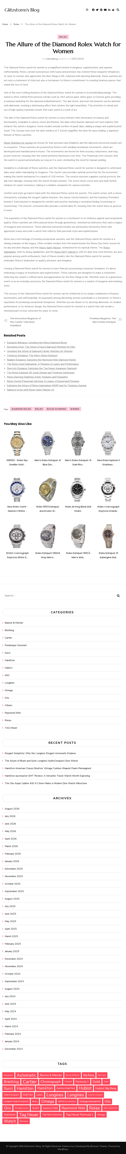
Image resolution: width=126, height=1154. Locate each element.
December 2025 (14, 868)
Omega (9, 690)
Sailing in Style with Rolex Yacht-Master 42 (30, 390)
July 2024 (10, 996)
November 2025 (14, 876)
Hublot (8, 668)
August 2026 (12, 808)
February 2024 (13, 1034)
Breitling (9, 630)
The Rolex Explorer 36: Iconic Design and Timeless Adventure (41, 372)
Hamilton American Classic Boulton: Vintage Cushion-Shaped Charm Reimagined (48, 768)
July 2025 (10, 906)
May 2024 (10, 1011)
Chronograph (51, 1081)
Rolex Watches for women (18, 143)
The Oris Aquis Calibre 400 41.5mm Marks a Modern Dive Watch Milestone (46, 783)
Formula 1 (82, 1082)
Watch (10, 1121)
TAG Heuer (11, 728)
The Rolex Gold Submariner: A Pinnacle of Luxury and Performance (43, 364)
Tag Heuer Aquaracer (52, 1114)
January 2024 (12, 1041)
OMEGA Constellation (67, 1101)
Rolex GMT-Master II (66, 252)
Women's (24, 1121)
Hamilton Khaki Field (66, 1088)
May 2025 (10, 921)
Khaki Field (28, 1094)
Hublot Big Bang (105, 1088)
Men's (34, 1101)
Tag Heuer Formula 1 (79, 1114)
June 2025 (10, 914)
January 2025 (12, 951)
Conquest (68, 1081)
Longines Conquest (95, 1095)
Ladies (39, 1094)
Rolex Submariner (110, 1108)
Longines (9, 683)
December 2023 (14, 1049)
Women (74, 409)
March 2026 (11, 846)
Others (8, 705)
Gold (96, 1081)
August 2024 (12, 989)
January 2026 (12, 861)
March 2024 (11, 1026)
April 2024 (11, 1019)
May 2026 (10, 831)
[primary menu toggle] (88, 10)
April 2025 (11, 929)
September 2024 (14, 981)
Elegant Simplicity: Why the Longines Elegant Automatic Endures (40, 753)
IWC (7, 675)
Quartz (35, 1108)
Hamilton (10, 660)
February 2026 (13, 853)
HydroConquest (11, 1094)
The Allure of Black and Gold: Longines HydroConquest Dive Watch (41, 760)
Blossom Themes (98, 1146)
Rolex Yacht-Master (50, 247)
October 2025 (12, 883)
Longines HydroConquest (16, 1101)
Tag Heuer (28, 1114)
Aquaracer (8, 1075)
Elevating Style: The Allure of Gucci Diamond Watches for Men (41, 347)
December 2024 (14, 959)
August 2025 (12, 898)
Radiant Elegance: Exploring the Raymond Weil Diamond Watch (41, 359)
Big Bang (88, 1075)
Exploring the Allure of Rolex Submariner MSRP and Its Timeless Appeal (46, 385)
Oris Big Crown (21, 1108)
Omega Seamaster (90, 1101)
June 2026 (10, 823)
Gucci (7, 653)
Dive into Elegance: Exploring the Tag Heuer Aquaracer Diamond (42, 368)
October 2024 (12, 974)
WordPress (62, 1149)
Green (106, 1081)
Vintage (101, 1114)
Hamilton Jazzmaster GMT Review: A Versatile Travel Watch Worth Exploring (47, 776)
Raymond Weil (13, 713)
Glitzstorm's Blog (22, 10)
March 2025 (11, 936)
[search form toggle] (118, 10)
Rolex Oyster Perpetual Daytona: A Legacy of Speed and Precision (43, 381)
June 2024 (10, 1004)
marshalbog (52, 58)
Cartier (8, 637)
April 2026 (11, 838)
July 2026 (10, 816)
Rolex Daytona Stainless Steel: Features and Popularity (37, 377)
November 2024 (14, 966)
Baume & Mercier (14, 622)
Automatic (26, 1075)
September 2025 (14, 891)
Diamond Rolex (21, 409)
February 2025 (13, 944)
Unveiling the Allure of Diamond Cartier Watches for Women (40, 351)
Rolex (63, 37)
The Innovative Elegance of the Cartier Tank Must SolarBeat (25, 322)
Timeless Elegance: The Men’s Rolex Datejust (32, 355)
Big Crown (102, 1075)
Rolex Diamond (56, 409)
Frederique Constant (16, 645)
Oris (7, 698)
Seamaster (9, 1114)
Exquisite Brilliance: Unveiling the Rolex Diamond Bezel (37, 342)
